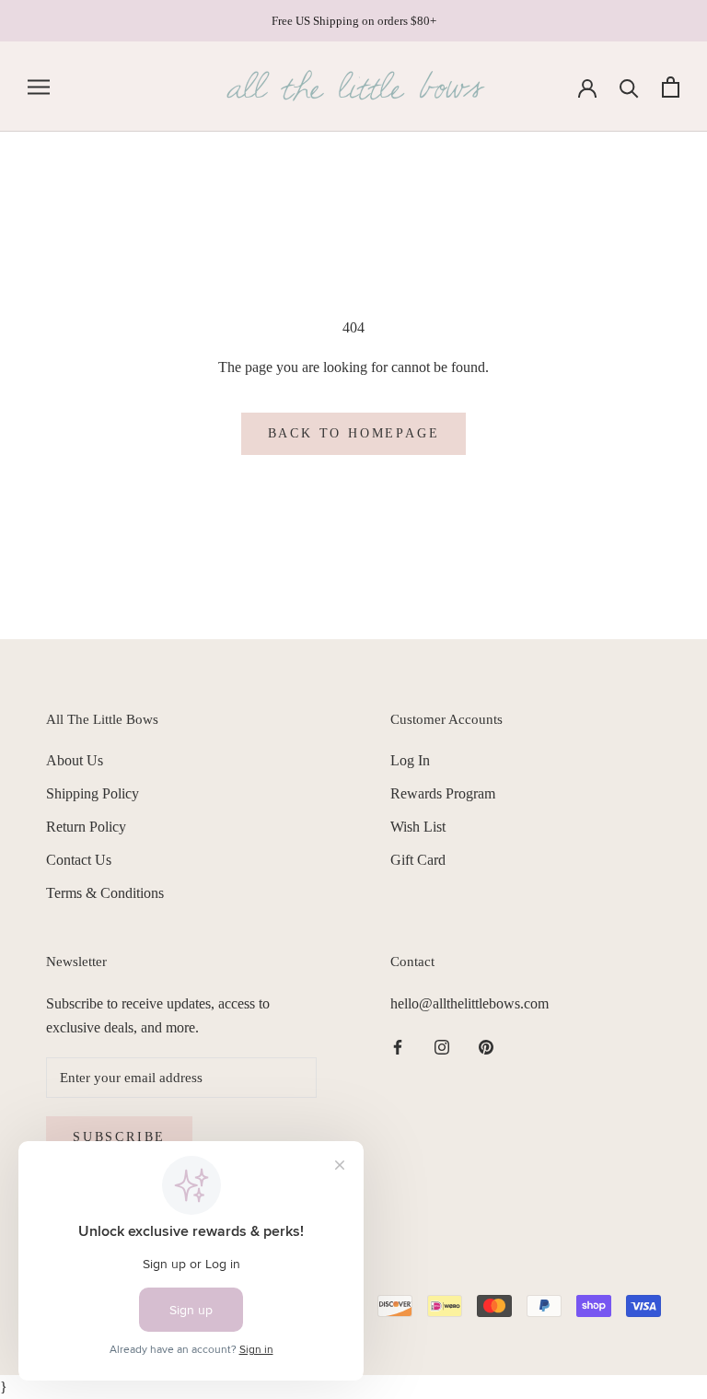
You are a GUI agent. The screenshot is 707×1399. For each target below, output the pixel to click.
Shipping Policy (92, 793)
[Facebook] (397, 1046)
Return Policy (86, 826)
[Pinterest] (486, 1046)
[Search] (629, 87)
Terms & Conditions (105, 893)
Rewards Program (442, 793)
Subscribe (119, 1137)
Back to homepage (354, 433)
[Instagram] (442, 1046)
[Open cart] (670, 87)
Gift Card (418, 860)
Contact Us (78, 860)
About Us (74, 760)
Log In (410, 760)
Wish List (418, 826)
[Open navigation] (39, 87)
